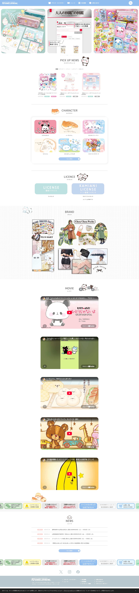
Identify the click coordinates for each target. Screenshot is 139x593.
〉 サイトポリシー (99, 581)
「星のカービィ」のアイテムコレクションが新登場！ (69, 93)
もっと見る (69, 159)
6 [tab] (68, 55)
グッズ (47, 96)
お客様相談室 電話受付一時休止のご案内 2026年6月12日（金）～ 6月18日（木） (73, 534)
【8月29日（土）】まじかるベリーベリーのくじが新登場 (47, 93)
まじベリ (53, 96)
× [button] (135, 590)
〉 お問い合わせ (98, 579)
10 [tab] (75, 55)
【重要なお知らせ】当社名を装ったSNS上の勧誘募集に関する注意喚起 (70, 543)
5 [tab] (67, 55)
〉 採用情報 (83, 581)
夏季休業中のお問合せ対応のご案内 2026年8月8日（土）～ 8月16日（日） (71, 529)
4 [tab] (65, 55)
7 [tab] (70, 55)
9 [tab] (73, 55)
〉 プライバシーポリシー (101, 583)
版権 (75, 96)
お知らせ (40, 529)
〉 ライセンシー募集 (85, 583)
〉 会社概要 (83, 579)
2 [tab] (62, 55)
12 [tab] (78, 55)
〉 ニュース (65, 581)
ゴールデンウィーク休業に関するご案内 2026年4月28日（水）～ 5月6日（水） (72, 538)
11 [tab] (76, 55)
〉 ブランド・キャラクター (69, 579)
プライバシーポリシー (69, 590)
